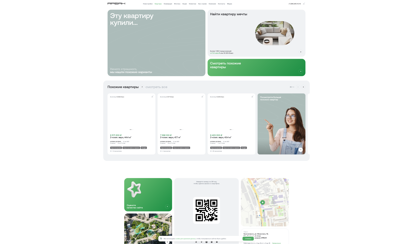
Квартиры (158, 4)
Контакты (221, 4)
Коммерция (168, 4)
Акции (184, 4)
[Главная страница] (116, 4)
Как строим (202, 4)
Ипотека (177, 4)
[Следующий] (303, 87)
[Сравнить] (152, 96)
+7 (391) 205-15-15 (294, 4)
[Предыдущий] (298, 87)
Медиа (229, 4)
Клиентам (192, 4)
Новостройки (148, 4)
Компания (212, 4)
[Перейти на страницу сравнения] (303, 3)
